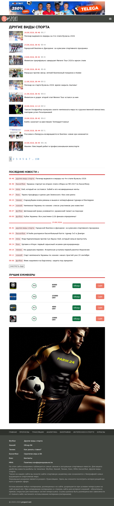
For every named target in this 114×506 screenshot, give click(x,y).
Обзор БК (28, 445)
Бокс (11, 458)
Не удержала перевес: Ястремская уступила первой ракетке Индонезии (57, 250)
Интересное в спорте (83, 432)
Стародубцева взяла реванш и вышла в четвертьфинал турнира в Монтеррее (59, 200)
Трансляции (38, 432)
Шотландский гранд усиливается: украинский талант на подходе (53, 211)
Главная (13, 432)
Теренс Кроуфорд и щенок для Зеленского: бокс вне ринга (48, 195)
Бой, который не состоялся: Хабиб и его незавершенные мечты (50, 189)
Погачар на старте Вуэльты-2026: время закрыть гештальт (50, 85)
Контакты (28, 458)
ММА (11, 462)
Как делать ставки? (32, 449)
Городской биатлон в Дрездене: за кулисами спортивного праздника (56, 48)
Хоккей (12, 445)
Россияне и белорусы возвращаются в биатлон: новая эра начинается (56, 134)
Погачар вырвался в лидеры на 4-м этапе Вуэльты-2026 (49, 36)
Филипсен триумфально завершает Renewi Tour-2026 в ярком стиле (55, 60)
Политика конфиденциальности (38, 462)
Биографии (65, 432)
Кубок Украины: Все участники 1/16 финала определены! (50, 216)
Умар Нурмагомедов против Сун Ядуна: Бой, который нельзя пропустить (54, 239)
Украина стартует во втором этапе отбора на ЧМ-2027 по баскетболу (58, 184)
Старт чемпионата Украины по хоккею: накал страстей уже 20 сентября (56, 255)
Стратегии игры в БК (33, 454)
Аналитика (52, 432)
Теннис (12, 449)
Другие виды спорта (33, 441)
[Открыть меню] (110, 18)
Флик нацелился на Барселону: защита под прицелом (48, 260)
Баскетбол (13, 454)
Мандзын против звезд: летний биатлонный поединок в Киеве (52, 73)
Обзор (77, 285)
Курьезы (101, 432)
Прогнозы (24, 432)
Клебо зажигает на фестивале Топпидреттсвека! (46, 122)
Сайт (100, 285)
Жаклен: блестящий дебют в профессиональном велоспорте (51, 146)
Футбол (12, 441)
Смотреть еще (17, 266)
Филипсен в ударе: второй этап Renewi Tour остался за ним (51, 97)
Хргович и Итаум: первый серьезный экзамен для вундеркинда (50, 244)
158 (37, 159)
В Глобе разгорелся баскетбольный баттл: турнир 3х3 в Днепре (56, 233)
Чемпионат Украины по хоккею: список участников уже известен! (54, 205)
